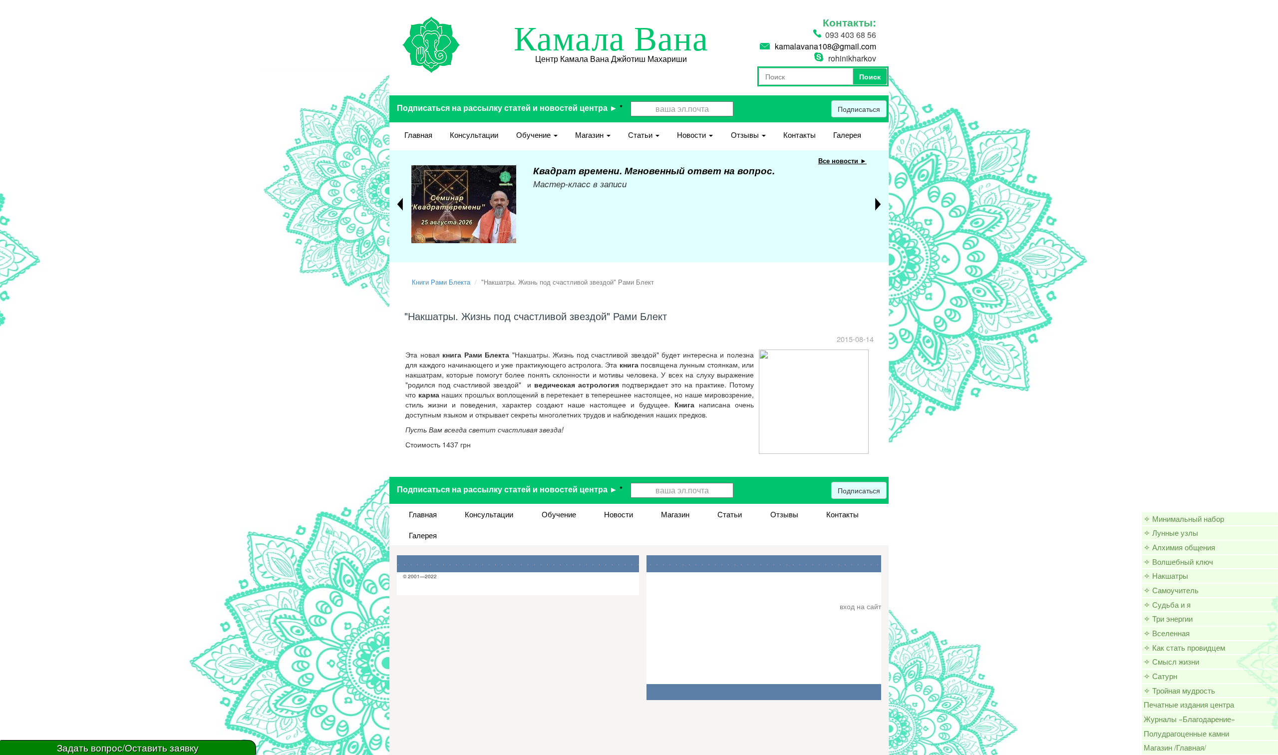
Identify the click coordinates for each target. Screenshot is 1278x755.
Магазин (590, 134)
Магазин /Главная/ (1175, 747)
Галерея (847, 134)
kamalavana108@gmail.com (825, 46)
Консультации (474, 134)
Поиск (870, 76)
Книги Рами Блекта (441, 282)
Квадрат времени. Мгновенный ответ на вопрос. (654, 170)
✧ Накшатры (1166, 575)
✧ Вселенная (1167, 633)
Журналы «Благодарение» (1189, 719)
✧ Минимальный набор (1184, 518)
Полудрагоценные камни (1186, 733)
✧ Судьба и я (1167, 604)
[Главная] (431, 43)
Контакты (799, 134)
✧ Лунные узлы (1171, 532)
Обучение (534, 134)
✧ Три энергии (1168, 618)
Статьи (641, 134)
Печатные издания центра (1189, 704)
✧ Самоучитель (1171, 590)
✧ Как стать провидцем (1184, 647)
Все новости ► (842, 160)
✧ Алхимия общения (1179, 547)
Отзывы (746, 134)
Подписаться (859, 109)
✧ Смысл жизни (1171, 661)
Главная (418, 134)
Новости (692, 134)
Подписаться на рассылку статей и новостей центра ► (510, 107)
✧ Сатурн (1160, 676)
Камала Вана (611, 39)
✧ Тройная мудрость (1179, 690)
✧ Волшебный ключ (1178, 561)
